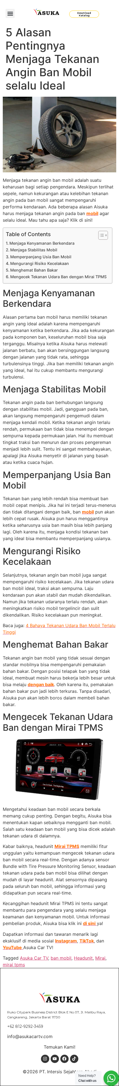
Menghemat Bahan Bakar (34, 270)
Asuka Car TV (34, 958)
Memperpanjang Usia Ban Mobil (40, 256)
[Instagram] (45, 1059)
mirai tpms (14, 964)
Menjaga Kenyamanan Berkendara (41, 243)
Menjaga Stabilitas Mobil (33, 249)
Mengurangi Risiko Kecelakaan (39, 263)
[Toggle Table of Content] (100, 235)
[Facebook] (64, 1059)
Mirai (100, 958)
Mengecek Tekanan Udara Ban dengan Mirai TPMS (58, 276)
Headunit (83, 958)
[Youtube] (55, 1059)
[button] (10, 13)
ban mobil (61, 958)
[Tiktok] (74, 1059)
